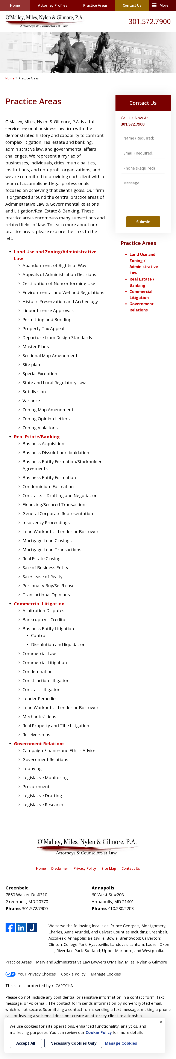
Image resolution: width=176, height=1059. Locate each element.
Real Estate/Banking (37, 437)
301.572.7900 (150, 21)
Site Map (109, 868)
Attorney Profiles (52, 5)
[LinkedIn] (21, 928)
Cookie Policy (73, 974)
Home (15, 5)
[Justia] (32, 928)
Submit (143, 221)
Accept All (25, 1043)
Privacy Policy (85, 868)
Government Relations (39, 743)
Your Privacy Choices (37, 974)
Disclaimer (59, 868)
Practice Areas (95, 5)
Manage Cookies (106, 974)
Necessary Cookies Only (73, 1043)
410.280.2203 (121, 908)
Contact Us (132, 5)
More (164, 5)
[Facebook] (10, 928)
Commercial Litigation (39, 604)
